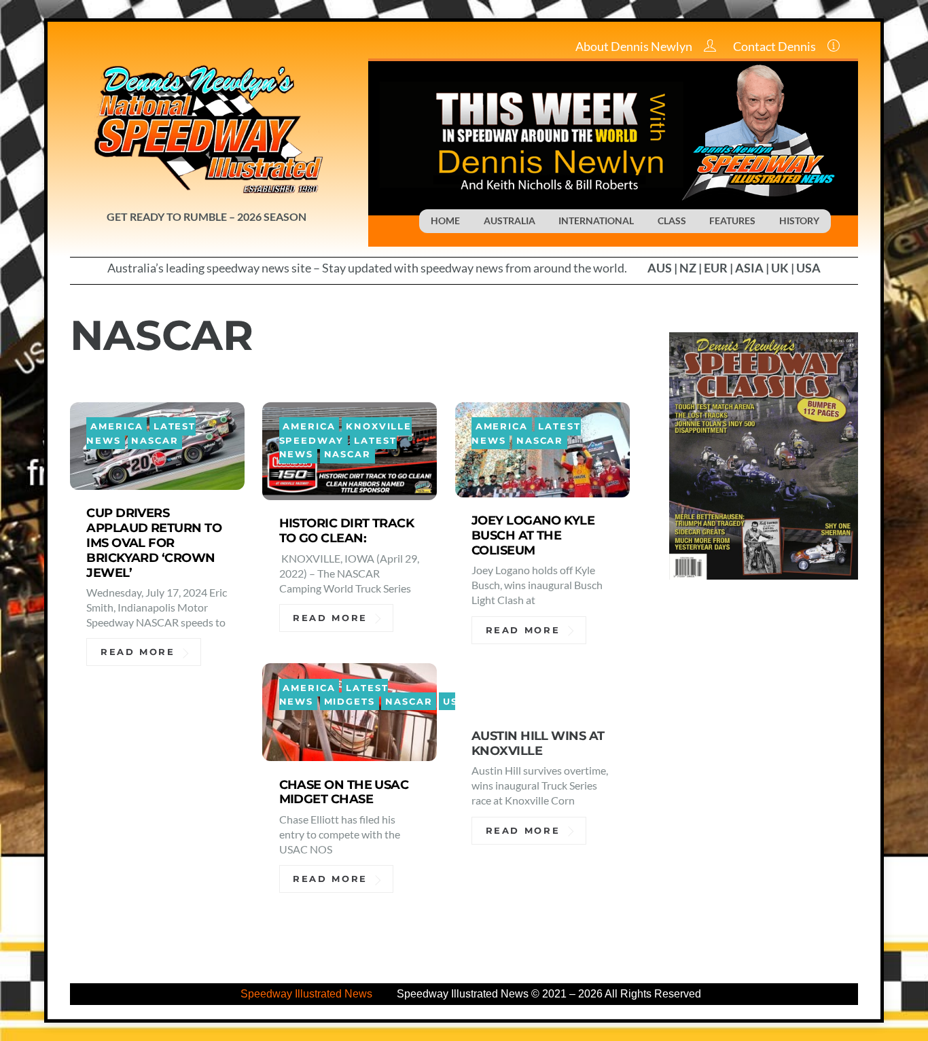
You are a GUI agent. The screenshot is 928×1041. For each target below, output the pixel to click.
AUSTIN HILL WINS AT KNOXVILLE (538, 743)
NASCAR (154, 441)
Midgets (349, 701)
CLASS (672, 220)
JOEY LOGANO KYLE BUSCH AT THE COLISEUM (532, 535)
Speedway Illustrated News (307, 994)
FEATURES (732, 220)
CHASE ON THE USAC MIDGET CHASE (344, 792)
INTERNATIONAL (596, 220)
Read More (138, 652)
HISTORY (799, 220)
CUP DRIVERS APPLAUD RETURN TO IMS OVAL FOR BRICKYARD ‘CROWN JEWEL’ (153, 542)
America (116, 426)
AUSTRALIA (509, 220)
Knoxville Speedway (345, 433)
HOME (445, 220)
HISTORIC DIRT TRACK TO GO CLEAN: (346, 530)
